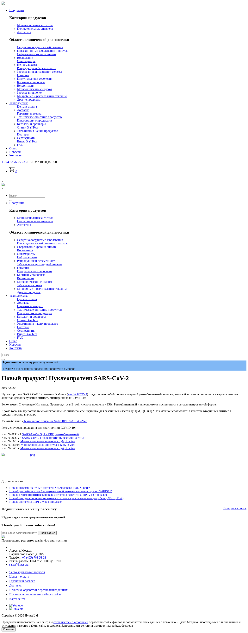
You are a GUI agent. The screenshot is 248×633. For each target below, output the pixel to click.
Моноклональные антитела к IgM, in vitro (48, 444)
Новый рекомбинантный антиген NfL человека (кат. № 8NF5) (50, 487)
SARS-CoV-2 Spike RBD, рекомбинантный (50, 434)
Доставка (15, 585)
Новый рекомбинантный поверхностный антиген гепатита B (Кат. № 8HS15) (60, 491)
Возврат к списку (234, 508)
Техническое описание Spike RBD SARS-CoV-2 (55, 421)
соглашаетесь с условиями (70, 622)
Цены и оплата (19, 576)
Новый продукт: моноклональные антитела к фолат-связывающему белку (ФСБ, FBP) (66, 498)
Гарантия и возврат (22, 581)
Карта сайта (17, 598)
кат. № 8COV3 (77, 394)
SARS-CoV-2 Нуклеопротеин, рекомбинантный (53, 437)
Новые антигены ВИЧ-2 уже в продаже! (36, 501)
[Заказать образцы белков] (18, 454)
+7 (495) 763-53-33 (34, 557)
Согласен (8, 629)
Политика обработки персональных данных (38, 590)
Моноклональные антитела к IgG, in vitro (47, 441)
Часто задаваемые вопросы (27, 572)
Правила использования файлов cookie (35, 594)
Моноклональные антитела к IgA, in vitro (47, 448)
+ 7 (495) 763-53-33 (14, 162)
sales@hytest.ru (18, 564)
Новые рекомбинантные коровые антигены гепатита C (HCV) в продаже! (58, 494)
